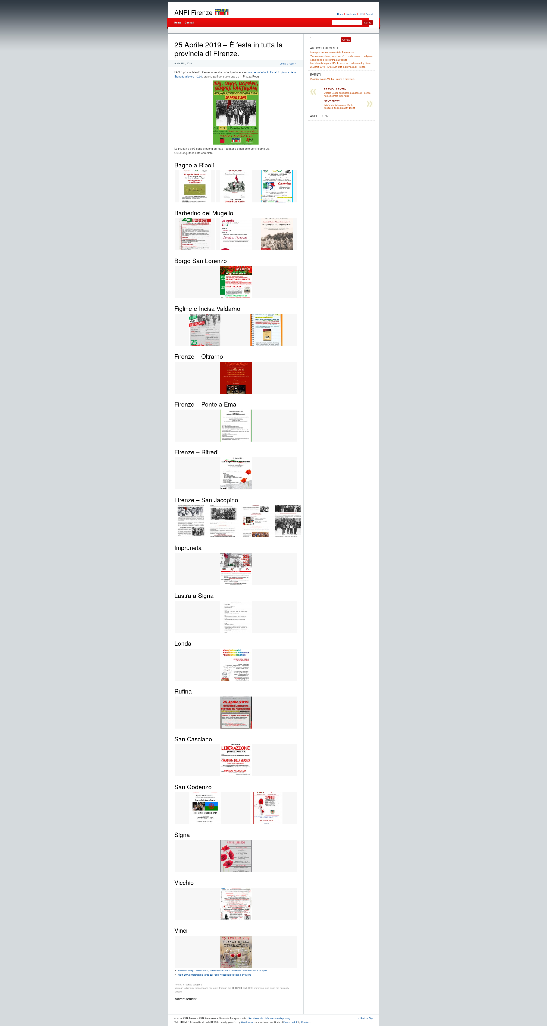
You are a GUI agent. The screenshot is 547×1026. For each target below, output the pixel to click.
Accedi (369, 14)
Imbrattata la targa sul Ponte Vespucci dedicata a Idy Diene (214, 974)
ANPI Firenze (193, 12)
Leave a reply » (288, 63)
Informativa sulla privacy (277, 1018)
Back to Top (366, 1018)
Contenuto (351, 14)
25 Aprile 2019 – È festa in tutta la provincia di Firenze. (338, 66)
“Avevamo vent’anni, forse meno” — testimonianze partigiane (341, 56)
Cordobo (305, 1022)
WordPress (247, 1022)
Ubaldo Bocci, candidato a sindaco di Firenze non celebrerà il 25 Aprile (222, 970)
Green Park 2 (290, 1022)
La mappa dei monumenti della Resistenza (332, 52)
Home (340, 14)
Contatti (189, 22)
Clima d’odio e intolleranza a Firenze (328, 59)
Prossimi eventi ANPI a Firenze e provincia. (332, 78)
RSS (361, 14)
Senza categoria (193, 984)
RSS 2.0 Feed (239, 987)
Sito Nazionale (255, 1018)
